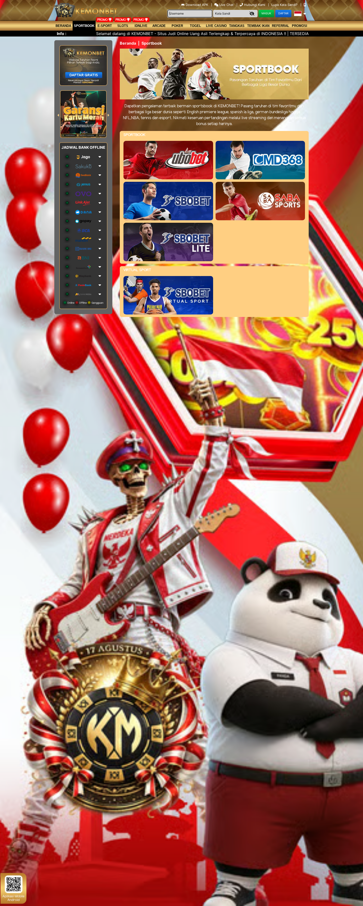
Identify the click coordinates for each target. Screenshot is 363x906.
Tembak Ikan (258, 26)
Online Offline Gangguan (84, 302)
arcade (159, 26)
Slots (122, 26)
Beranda (63, 26)
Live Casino (216, 26)
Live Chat (226, 5)
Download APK (197, 5)
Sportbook (84, 26)
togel (195, 26)
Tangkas (236, 26)
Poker (177, 26)
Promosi (299, 26)
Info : (61, 33)
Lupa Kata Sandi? (285, 5)
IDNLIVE (141, 26)
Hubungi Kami (254, 5)
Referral (280, 26)
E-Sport (105, 26)
